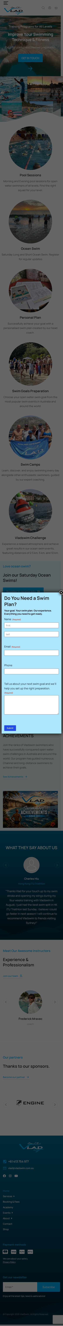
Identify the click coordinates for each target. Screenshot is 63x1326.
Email (12, 646)
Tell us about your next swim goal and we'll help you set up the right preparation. (30, 688)
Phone (8, 665)
